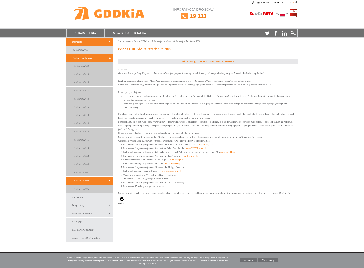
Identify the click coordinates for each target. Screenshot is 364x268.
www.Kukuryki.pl (205, 144)
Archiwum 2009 (81, 156)
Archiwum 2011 (81, 139)
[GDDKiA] (109, 14)
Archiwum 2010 (81, 148)
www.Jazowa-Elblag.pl (192, 156)
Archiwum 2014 (81, 115)
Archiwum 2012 (81, 131)
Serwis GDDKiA (85, 33)
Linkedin (284, 33)
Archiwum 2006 (81, 180)
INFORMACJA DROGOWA (193, 13)
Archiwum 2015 (81, 107)
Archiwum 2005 (81, 189)
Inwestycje (77, 221)
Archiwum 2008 (81, 164)
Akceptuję (248, 260)
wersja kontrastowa (273, 3)
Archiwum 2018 (81, 82)
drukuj (121, 203)
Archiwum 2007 (81, 172)
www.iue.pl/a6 (177, 159)
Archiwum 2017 (81, 90)
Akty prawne (78, 197)
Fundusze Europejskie (82, 213)
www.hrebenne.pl (173, 163)
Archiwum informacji (82, 58)
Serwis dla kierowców (129, 33)
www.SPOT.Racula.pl (196, 148)
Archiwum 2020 (81, 66)
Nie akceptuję (268, 260)
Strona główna (124, 41)
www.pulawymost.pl (171, 171)
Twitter (267, 33)
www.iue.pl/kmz (227, 152)
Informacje (77, 41)
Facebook (275, 33)
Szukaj (293, 33)
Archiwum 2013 (81, 123)
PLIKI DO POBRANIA (83, 229)
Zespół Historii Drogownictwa (86, 238)
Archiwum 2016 (81, 98)
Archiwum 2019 (81, 74)
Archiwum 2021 (80, 49)
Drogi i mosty (78, 205)
